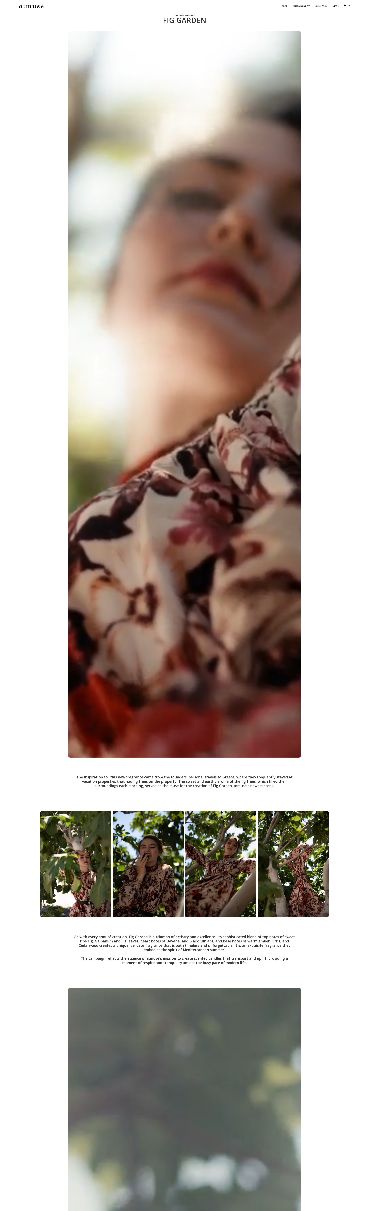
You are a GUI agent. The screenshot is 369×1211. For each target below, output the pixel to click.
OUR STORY (321, 6)
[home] (31, 6)
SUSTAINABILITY (301, 6)
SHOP (284, 6)
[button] (346, 5)
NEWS (336, 6)
